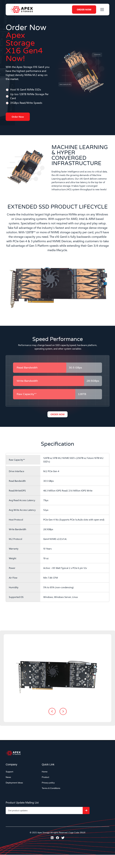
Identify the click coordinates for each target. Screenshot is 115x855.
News (8, 777)
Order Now (18, 116)
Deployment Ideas (14, 782)
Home (44, 771)
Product (45, 777)
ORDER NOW (84, 9)
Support (9, 771)
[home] (21, 9)
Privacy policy (48, 782)
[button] (102, 9)
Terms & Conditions (51, 788)
